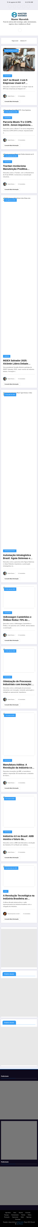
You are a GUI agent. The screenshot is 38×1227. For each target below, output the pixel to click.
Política (29, 1214)
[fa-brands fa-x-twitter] (9, 6)
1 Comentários (21, 782)
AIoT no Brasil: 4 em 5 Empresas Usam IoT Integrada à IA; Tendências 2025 (18, 82)
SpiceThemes (20, 1223)
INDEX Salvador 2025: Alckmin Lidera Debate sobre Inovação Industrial (17, 362)
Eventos (6, 356)
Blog (5, 891)
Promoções (6, 1217)
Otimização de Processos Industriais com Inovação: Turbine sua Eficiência (17, 683)
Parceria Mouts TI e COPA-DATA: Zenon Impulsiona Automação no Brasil (17, 124)
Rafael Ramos (10, 96)
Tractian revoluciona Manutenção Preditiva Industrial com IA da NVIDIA (18, 168)
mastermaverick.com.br (13, 913)
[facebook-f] (14, 6)
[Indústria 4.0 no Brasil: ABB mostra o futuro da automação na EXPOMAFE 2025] (19, 811)
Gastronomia (15, 1217)
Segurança (28, 1217)
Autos (14, 1212)
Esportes (21, 1212)
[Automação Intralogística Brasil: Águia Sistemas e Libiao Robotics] (19, 469)
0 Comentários (21, 96)
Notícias (23, 1214)
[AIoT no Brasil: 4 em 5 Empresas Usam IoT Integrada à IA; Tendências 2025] (19, 59)
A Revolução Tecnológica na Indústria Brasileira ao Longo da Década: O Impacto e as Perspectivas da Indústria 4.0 (18, 897)
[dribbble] (19, 6)
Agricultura (8, 1212)
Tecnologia (7, 75)
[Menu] (14, 30)
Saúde (22, 1217)
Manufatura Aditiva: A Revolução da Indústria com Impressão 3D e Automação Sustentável (18, 766)
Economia (28, 1212)
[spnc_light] (24, 30)
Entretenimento (15, 1214)
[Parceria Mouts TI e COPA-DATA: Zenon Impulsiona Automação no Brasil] (19, 111)
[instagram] (23, 6)
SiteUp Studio (20, 1222)
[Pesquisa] (19, 30)
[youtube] (28, 6)
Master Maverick (19, 19)
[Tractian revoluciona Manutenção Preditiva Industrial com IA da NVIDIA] (19, 155)
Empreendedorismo (9, 550)
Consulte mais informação (12, 101)
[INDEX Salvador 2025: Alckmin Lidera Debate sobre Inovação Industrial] (19, 274)
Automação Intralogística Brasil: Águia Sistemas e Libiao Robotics (17, 557)
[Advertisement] (19, 948)
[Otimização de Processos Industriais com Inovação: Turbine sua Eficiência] (19, 660)
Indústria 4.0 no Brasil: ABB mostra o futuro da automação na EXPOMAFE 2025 (18, 838)
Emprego (6, 1214)
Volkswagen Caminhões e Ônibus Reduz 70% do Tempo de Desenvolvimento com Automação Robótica (18, 619)
